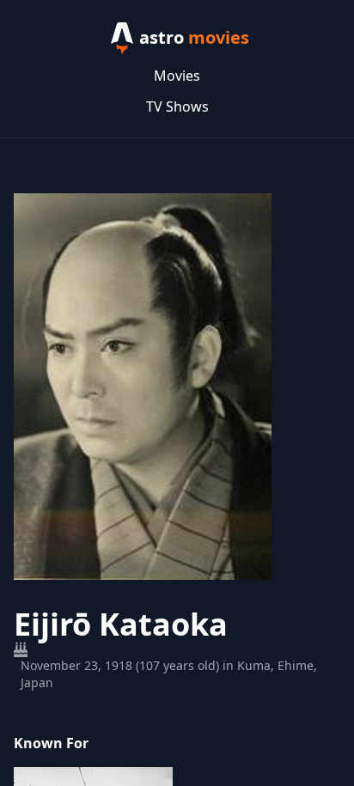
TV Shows (177, 106)
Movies (177, 75)
